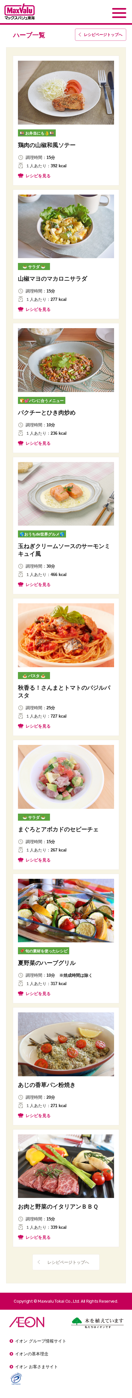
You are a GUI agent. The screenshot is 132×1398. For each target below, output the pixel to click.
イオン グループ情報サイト (40, 1341)
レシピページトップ (103, 34)
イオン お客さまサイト (36, 1366)
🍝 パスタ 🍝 (33, 676)
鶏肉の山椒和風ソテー (47, 145)
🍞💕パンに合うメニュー (42, 400)
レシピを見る (38, 175)
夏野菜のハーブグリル (47, 963)
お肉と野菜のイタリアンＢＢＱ (58, 1206)
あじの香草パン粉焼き (47, 1085)
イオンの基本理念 (31, 1353)
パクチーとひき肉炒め (47, 412)
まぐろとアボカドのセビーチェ (58, 829)
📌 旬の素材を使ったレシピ (44, 951)
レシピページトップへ (68, 1262)
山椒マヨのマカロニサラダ (52, 278)
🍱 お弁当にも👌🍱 (37, 133)
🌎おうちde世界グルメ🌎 (42, 534)
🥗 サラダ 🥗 (33, 267)
